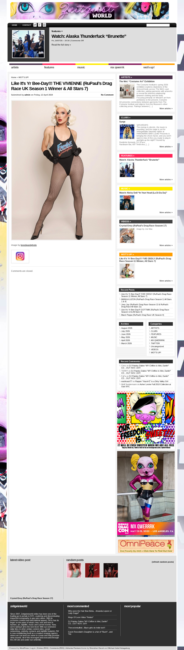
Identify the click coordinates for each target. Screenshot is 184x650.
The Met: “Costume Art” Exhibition (137, 81)
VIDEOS (154, 349)
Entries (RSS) (42, 648)
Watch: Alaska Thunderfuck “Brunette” (89, 36)
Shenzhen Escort (96, 648)
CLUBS (154, 331)
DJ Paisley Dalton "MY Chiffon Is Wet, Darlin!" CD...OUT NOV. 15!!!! (88, 622)
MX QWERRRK (158, 340)
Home (14, 25)
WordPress (24, 648)
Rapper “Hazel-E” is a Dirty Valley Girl (151, 381)
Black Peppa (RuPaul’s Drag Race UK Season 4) (142, 315)
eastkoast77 (126, 381)
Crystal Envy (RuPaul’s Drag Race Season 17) (143, 225)
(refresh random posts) (163, 562)
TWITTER (155, 343)
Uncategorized (157, 346)
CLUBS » (125, 117)
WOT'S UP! (24, 77)
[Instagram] (44, 25)
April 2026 (125, 340)
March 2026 (126, 343)
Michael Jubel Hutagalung (119, 648)
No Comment (107, 95)
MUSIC (154, 337)
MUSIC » (125, 188)
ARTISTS (155, 328)
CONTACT (26, 25)
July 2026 (125, 331)
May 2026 (125, 337)
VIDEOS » (126, 221)
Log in (33, 648)
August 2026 (126, 328)
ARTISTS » (126, 77)
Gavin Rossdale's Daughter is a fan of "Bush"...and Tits (90, 633)
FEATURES (156, 334)
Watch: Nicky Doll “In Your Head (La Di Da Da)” (143, 193)
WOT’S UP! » (127, 254)
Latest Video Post (20, 560)
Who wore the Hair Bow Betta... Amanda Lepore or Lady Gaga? (90, 612)
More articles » (166, 108)
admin (27, 95)
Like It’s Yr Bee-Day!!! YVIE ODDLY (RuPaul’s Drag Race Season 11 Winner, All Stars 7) (145, 259)
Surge (122, 122)
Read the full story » (61, 45)
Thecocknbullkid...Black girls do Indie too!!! (86, 628)
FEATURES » (57, 31)
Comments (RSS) (57, 648)
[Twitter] (35, 25)
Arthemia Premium (73, 648)
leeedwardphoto (29, 245)
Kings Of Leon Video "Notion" (80, 617)
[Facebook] (39, 25)
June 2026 (125, 334)
